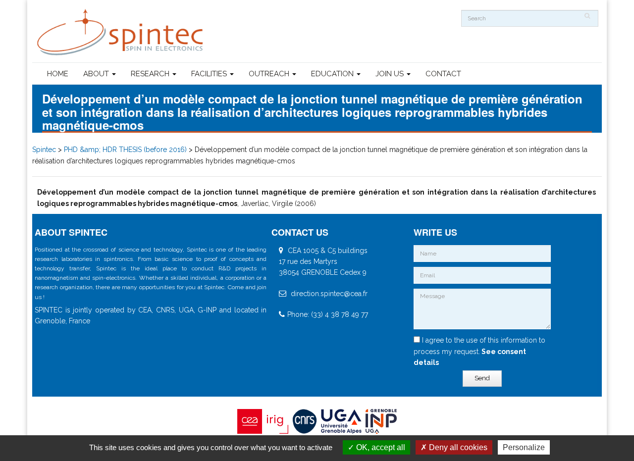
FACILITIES (210, 73)
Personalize (524, 447)
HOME (57, 73)
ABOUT (97, 73)
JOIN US (390, 73)
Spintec (44, 150)
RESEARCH (151, 73)
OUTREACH (270, 73)
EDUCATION (333, 73)
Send (482, 378)
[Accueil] (121, 32)
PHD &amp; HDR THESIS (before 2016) (125, 150)
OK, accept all (379, 447)
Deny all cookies (457, 447)
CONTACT (443, 73)
